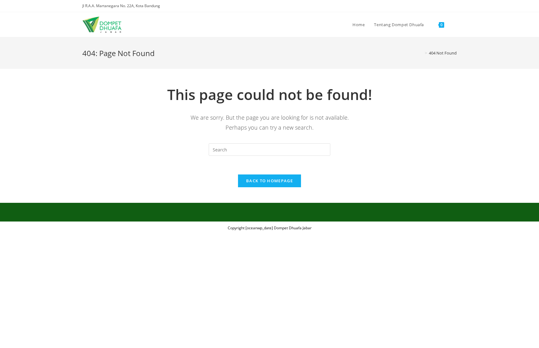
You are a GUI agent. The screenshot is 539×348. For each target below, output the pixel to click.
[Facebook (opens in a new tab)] (433, 6)
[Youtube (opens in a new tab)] (447, 6)
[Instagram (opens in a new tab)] (440, 6)
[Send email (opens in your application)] (454, 6)
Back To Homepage (269, 181)
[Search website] (455, 24)
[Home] (421, 53)
